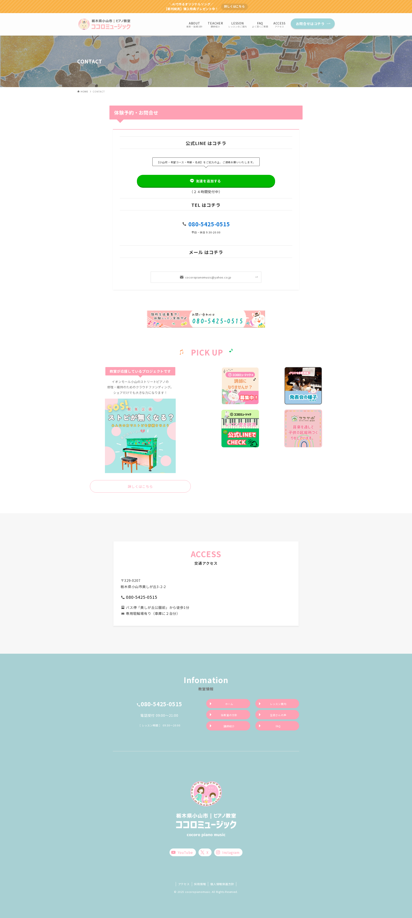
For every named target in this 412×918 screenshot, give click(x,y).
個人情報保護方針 (222, 884)
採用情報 (200, 884)
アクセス (184, 884)
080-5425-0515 (209, 224)
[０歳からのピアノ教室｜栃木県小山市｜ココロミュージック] (105, 24)
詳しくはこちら (234, 6)
